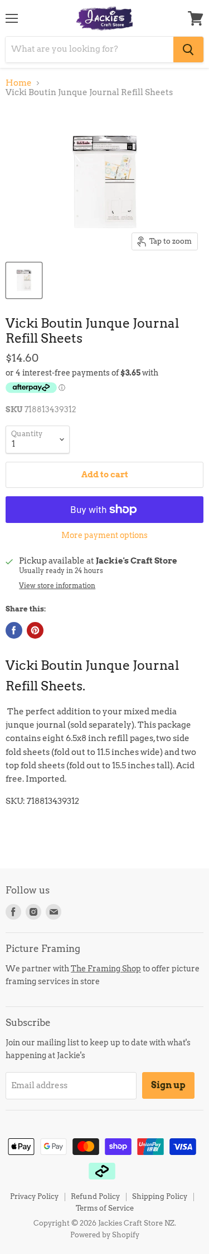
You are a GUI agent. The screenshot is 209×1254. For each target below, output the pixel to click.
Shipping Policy (159, 1196)
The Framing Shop (106, 968)
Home (19, 83)
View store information (57, 586)
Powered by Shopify (104, 1235)
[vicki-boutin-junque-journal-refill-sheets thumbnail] (24, 280)
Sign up (168, 1085)
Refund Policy (95, 1196)
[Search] (188, 49)
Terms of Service (105, 1208)
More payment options (104, 535)
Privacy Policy (34, 1196)
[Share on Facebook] (14, 630)
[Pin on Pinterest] (35, 630)
